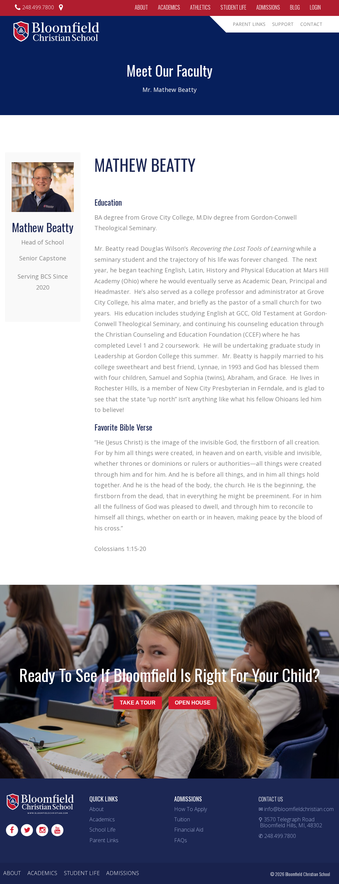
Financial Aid (188, 829)
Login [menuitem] (315, 7)
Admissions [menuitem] (268, 7)
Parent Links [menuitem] (249, 24)
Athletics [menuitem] (200, 7)
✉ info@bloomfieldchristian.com (296, 809)
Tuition (182, 819)
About (96, 809)
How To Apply (190, 809)
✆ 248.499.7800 (277, 836)
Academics (102, 819)
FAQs (180, 840)
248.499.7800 (38, 7)
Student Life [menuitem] (233, 7)
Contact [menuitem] (311, 24)
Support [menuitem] (283, 24)
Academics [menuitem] (169, 7)
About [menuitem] (141, 7)
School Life (102, 829)
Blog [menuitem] (295, 7)
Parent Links (104, 840)
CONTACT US (271, 799)
